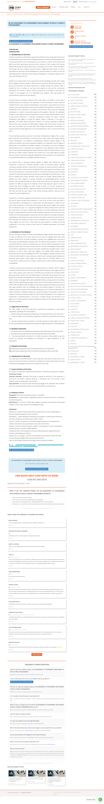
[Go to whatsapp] (100, 799)
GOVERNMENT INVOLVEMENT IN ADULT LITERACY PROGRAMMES (50, 444)
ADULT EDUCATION (17, 14)
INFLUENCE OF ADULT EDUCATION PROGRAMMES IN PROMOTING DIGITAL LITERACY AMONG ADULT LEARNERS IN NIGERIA (82, 83)
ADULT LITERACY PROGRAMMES (16, 446)
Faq (79, 7)
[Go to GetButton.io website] (100, 802)
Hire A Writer (65, 792)
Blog (73, 7)
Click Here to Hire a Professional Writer (37, 469)
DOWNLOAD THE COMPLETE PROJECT (21, 41)
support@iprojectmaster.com (15, 1)
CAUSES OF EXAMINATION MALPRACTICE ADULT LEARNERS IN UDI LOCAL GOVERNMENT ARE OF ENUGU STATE (82, 79)
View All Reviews (36, 654)
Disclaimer (55, 794)
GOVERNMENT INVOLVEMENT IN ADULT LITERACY (25, 444)
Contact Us (86, 7)
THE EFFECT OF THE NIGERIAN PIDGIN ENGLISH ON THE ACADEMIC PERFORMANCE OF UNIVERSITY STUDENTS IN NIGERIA (82, 75)
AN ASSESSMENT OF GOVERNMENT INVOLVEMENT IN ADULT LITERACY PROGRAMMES (41, 14)
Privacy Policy (77, 792)
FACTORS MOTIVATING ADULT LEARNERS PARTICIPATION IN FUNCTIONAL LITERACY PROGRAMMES (82, 67)
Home (54, 7)
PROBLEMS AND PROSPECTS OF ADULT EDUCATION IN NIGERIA (81, 71)
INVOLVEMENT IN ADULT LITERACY (30, 446)
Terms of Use (71, 792)
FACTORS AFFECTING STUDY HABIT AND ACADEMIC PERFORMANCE (81, 63)
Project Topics (64, 7)
